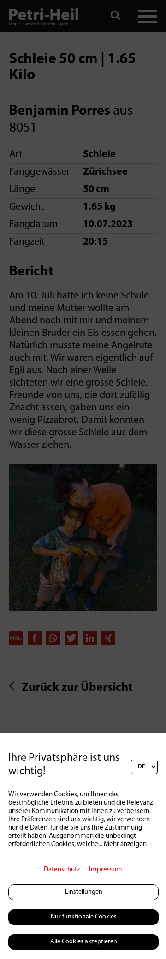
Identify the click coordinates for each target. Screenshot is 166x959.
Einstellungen (83, 892)
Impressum (105, 869)
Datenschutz (62, 869)
